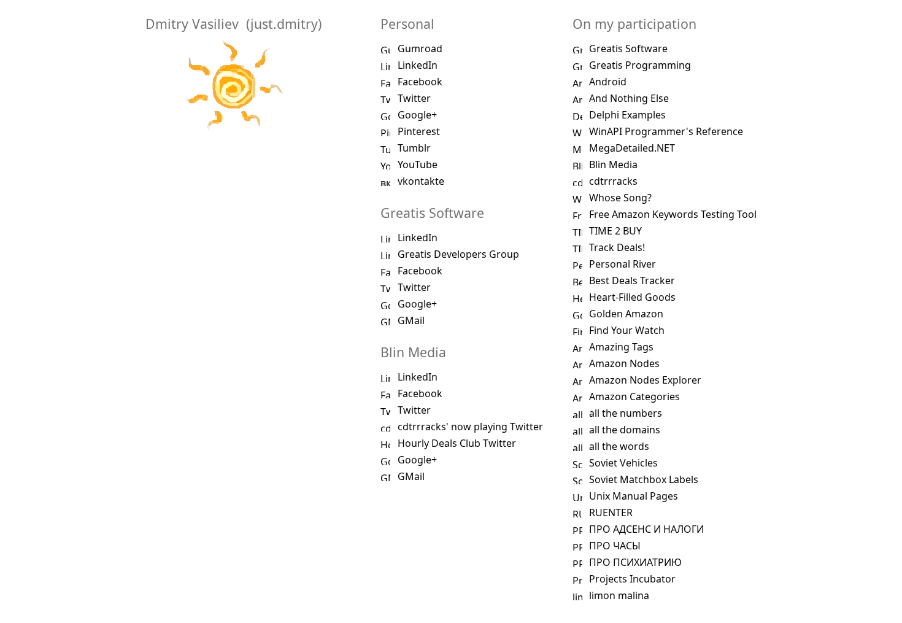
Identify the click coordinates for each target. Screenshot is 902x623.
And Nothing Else (629, 98)
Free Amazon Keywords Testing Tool (673, 214)
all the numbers (625, 413)
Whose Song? (620, 197)
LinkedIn (418, 65)
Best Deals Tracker (632, 280)
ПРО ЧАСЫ (615, 545)
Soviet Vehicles (623, 463)
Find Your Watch (627, 330)
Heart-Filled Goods (632, 297)
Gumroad (420, 48)
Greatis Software (628, 48)
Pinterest (419, 131)
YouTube (418, 164)
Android (607, 81)
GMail (411, 320)
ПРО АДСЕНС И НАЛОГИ (646, 529)
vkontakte (421, 181)
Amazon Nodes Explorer (645, 380)
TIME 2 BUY (615, 231)
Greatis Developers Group (458, 254)
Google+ (417, 115)
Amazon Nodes (624, 363)
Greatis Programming (640, 65)
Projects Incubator (632, 579)
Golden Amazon (626, 313)
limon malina (619, 595)
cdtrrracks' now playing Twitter (470, 426)
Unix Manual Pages (633, 496)
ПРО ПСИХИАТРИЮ (635, 562)
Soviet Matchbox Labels (643, 479)
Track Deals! (617, 247)
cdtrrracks (613, 181)
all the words (619, 446)
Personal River (622, 264)
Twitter (414, 98)
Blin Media (613, 164)
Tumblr (414, 148)
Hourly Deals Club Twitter (457, 443)
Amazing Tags (621, 347)
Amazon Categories (634, 396)
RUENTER (611, 512)
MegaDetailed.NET (632, 148)
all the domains (624, 429)
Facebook (420, 81)
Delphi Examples (627, 115)
